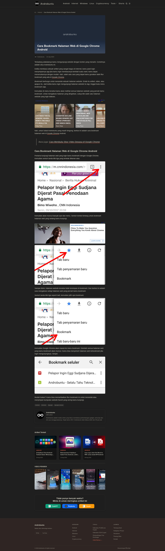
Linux (92, 3)
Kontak (116, 539)
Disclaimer (117, 533)
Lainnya (116, 524)
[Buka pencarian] (126, 3)
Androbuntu (47, 3)
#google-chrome (59, 405)
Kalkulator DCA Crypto (99, 532)
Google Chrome (58, 77)
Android (66, 3)
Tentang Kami (118, 528)
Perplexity (71, 506)
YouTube (44, 533)
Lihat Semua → (97, 540)
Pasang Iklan (117, 536)
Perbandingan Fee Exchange (98, 536)
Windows (84, 3)
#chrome (44, 405)
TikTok (37, 533)
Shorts (121, 3)
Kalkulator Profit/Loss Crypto (99, 529)
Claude (88, 506)
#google (50, 405)
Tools (113, 3)
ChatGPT (55, 506)
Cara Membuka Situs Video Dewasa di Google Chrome (74, 142)
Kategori (75, 524)
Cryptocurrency (102, 3)
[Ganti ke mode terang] (129, 3)
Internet (75, 3)
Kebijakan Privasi (119, 530)
